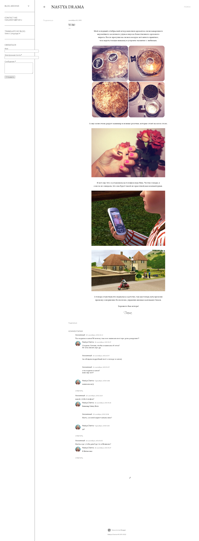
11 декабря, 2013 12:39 (102, 426)
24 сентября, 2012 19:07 (101, 367)
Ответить (79, 391)
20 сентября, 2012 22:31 (94, 396)
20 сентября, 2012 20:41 (94, 335)
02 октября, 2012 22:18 (101, 414)
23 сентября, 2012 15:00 (94, 441)
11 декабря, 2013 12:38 (102, 381)
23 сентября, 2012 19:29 (103, 403)
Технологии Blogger (118, 530)
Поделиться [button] (48, 20)
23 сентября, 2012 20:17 (101, 356)
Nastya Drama (88, 342)
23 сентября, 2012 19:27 (103, 342)
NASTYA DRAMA (67, 7)
